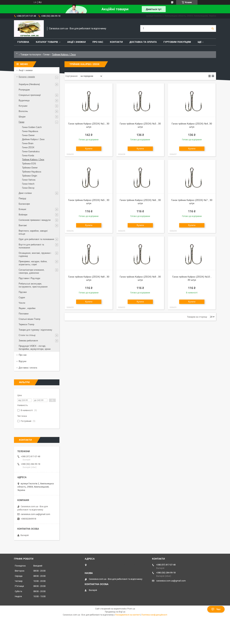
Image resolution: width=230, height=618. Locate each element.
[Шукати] (212, 28)
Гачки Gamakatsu (31, 151)
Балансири (24, 204)
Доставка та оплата (143, 42)
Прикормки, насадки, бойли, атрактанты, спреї (33, 263)
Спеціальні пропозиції (30, 95)
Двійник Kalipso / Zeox (33, 139)
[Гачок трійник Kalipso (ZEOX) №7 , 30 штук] (192, 176)
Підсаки (23, 292)
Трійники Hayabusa (31, 171)
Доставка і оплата (28, 367)
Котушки (23, 106)
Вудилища (24, 100)
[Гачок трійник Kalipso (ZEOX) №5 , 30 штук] (89, 176)
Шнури (22, 116)
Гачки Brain (27, 143)
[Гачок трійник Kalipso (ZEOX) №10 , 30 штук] (192, 253)
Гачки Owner (28, 135)
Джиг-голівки (25, 193)
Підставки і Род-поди (29, 278)
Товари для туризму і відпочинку (35, 330)
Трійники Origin (29, 175)
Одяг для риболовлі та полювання (36, 239)
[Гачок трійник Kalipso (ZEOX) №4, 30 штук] (192, 100)
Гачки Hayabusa (30, 131)
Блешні (22, 209)
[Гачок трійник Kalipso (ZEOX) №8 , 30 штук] (89, 253)
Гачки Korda (28, 155)
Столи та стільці (27, 335)
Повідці (22, 198)
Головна (23, 42)
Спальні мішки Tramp (29, 319)
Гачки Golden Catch (32, 127)
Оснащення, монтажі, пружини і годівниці (35, 254)
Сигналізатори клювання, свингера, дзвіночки (31, 271)
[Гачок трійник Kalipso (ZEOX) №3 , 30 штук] (140, 100)
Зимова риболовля (28, 340)
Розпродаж (24, 89)
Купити (88, 148)
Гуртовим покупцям (177, 42)
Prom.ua (131, 609)
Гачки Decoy (28, 188)
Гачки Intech (28, 184)
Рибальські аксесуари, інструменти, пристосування (33, 285)
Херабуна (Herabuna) (29, 84)
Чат (218, 609)
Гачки (46, 54)
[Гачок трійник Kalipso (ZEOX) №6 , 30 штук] (140, 176)
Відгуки (22, 361)
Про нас (97, 42)
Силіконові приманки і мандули (35, 220)
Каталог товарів (47, 42)
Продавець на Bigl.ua (115, 612)
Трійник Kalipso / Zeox (33, 159)
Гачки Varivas (29, 179)
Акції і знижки (76, 42)
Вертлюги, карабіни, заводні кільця (33, 232)
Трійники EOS (29, 163)
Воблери (23, 214)
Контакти (116, 42)
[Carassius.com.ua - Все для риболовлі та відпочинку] (29, 28)
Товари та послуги (30, 54)
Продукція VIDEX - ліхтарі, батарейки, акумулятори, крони (35, 347)
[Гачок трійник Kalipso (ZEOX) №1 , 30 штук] (89, 100)
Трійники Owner (30, 167)
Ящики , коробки (27, 308)
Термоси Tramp (26, 324)
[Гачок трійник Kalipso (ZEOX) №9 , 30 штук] (140, 253)
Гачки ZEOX (28, 147)
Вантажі (23, 225)
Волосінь (23, 111)
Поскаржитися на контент (127, 615)
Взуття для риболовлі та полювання (31, 246)
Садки (22, 297)
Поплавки (23, 313)
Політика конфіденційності (154, 615)
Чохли (22, 303)
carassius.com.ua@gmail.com (35, 514)
